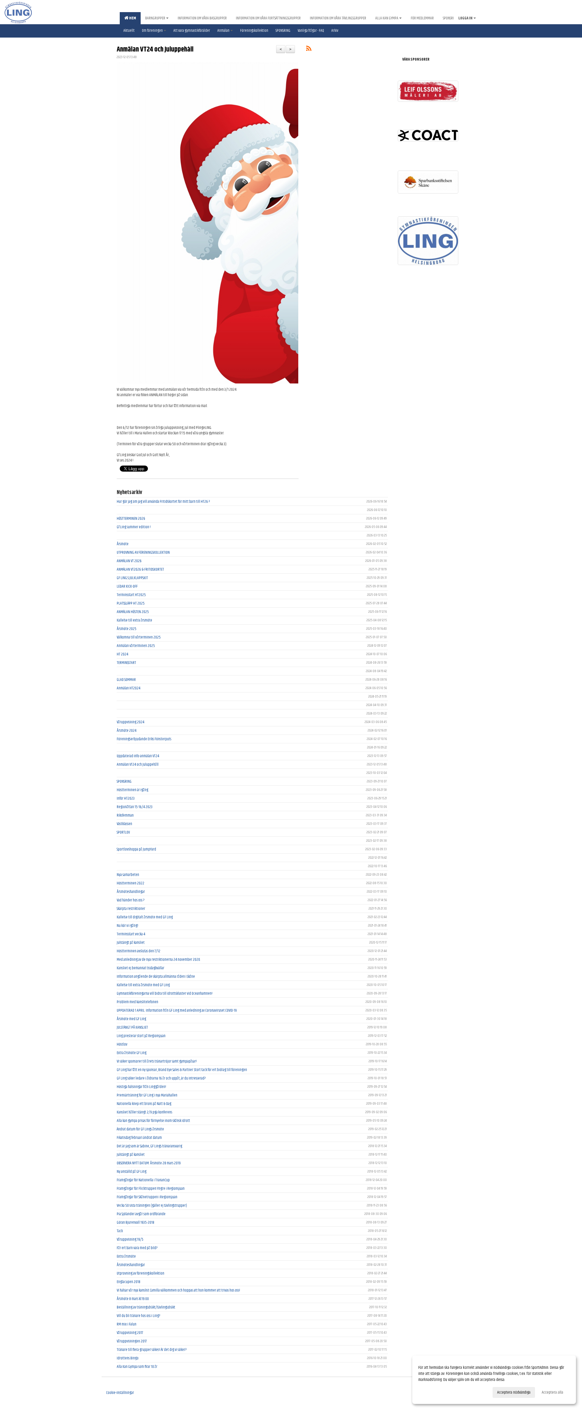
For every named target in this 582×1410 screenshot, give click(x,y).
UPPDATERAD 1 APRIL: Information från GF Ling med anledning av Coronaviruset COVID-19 (177, 1010)
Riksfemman (125, 815)
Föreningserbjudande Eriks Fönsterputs (144, 739)
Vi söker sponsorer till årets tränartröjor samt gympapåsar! (157, 1061)
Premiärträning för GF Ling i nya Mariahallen (147, 1095)
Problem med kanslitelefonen (137, 1002)
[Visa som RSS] (308, 50)
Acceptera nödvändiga (513, 1392)
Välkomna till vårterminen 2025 (139, 637)
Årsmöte (123, 544)
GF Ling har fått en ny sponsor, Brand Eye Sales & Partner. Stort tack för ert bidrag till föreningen (182, 1070)
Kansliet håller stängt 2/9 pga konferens (144, 1112)
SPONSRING (124, 781)
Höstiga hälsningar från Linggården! (141, 1087)
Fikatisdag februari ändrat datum (139, 1138)
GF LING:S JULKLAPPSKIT (132, 578)
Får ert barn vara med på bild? (137, 1248)
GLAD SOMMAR (126, 680)
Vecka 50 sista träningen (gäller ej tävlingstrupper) (152, 1206)
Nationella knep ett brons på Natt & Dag (144, 1104)
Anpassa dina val (430, 1391)
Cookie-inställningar (120, 1393)
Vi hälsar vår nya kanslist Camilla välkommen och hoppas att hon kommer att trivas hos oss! (178, 1290)
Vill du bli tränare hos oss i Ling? (138, 1316)
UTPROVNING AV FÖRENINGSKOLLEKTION (143, 552)
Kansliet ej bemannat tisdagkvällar (140, 968)
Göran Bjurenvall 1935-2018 (135, 1222)
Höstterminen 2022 (130, 883)
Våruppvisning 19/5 (130, 1239)
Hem (132, 18)
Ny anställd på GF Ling (131, 1172)
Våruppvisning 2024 (130, 722)
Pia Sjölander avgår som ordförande (141, 1214)
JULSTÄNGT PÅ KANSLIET (132, 1027)
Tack (120, 1231)
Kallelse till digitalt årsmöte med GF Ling (145, 917)
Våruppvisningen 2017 (132, 1341)
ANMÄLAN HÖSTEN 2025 (133, 612)
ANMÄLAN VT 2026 (129, 561)
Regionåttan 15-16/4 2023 (134, 807)
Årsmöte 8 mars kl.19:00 (133, 1299)
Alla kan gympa (386, 18)
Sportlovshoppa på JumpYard (136, 849)
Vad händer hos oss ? (131, 900)
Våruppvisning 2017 (130, 1333)
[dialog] (494, 1379)
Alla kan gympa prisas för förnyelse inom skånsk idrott (153, 1121)
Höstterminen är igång (132, 790)
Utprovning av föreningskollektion (140, 1273)
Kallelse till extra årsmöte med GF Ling (143, 985)
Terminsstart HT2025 (131, 595)
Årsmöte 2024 (126, 731)
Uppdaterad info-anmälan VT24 (138, 756)
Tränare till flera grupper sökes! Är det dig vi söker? (152, 1350)
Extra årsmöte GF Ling (131, 1053)
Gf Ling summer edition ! (134, 527)
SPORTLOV (123, 832)
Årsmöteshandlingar (131, 892)
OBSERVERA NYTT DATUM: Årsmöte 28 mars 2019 (149, 1163)
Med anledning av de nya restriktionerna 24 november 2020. (158, 960)
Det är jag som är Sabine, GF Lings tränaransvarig (149, 1146)
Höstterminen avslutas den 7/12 (138, 951)
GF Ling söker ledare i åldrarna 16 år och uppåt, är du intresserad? (161, 1078)
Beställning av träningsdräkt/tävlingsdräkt (146, 1307)
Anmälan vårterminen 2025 (136, 646)
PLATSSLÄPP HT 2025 (131, 603)
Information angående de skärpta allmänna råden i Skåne (156, 977)
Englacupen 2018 (128, 1282)
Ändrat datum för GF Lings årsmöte (140, 1129)
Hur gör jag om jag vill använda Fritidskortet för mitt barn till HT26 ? (163, 502)
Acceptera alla (552, 1392)
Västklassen (124, 824)
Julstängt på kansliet (131, 943)
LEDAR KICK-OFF (127, 586)
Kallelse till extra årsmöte (134, 620)
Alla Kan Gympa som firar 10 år (137, 1367)
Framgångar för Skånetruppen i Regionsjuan (147, 1197)
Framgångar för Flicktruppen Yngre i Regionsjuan (151, 1189)
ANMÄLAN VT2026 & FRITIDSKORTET (140, 569)
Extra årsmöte (126, 1256)
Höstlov (122, 1044)
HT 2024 (122, 654)
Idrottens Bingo (128, 1358)
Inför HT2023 (126, 798)
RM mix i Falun (126, 1324)
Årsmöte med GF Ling (131, 1019)
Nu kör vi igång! (127, 926)
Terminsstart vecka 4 (131, 934)
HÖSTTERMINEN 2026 (131, 519)
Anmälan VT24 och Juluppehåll (155, 49)
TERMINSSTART (126, 663)
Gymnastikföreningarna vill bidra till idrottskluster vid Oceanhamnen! (164, 993)
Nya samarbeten (128, 875)
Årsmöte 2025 (126, 629)
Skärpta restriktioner (131, 909)
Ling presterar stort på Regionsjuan (141, 1036)
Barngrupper (155, 18)
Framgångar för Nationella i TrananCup (143, 1180)
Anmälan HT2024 (128, 688)
